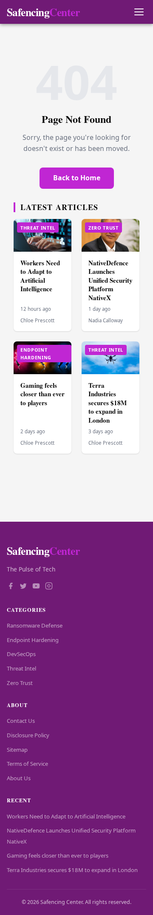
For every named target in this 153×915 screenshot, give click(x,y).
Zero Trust (20, 683)
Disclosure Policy (28, 735)
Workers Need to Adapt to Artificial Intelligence (40, 276)
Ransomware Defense (34, 625)
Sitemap (17, 749)
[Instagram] (49, 587)
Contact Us (21, 721)
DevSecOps (21, 654)
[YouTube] (36, 587)
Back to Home (76, 177)
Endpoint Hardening (33, 640)
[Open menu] (138, 12)
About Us (19, 778)
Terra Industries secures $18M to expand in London (107, 403)
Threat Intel (21, 668)
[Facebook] (10, 587)
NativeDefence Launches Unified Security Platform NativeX (110, 280)
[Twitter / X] (23, 587)
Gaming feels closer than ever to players (42, 394)
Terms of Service (27, 763)
